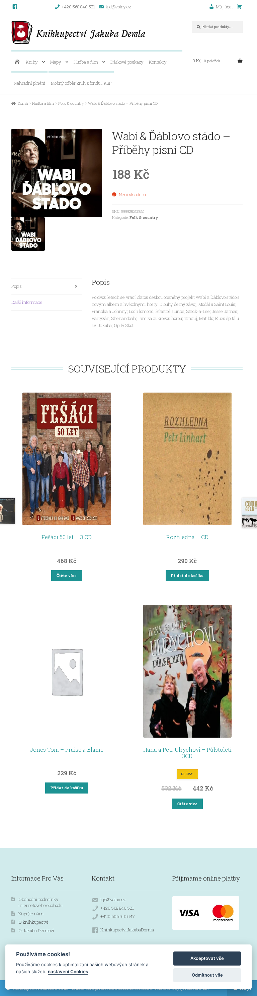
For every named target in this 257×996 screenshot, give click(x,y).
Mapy (55, 62)
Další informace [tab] (26, 302)
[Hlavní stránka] (16, 62)
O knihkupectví (33, 922)
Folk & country (71, 103)
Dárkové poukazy (127, 62)
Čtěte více (67, 575)
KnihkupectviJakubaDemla (127, 930)
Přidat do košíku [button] (187, 575)
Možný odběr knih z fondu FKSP (81, 83)
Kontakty (158, 62)
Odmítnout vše (207, 975)
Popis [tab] (16, 286)
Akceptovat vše (207, 958)
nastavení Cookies (68, 971)
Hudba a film (86, 62)
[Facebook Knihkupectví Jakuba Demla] (15, 7)
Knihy (32, 62)
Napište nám (31, 914)
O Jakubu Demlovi (36, 930)
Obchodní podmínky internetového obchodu (40, 902)
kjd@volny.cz (112, 900)
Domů (23, 103)
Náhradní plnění (30, 83)
